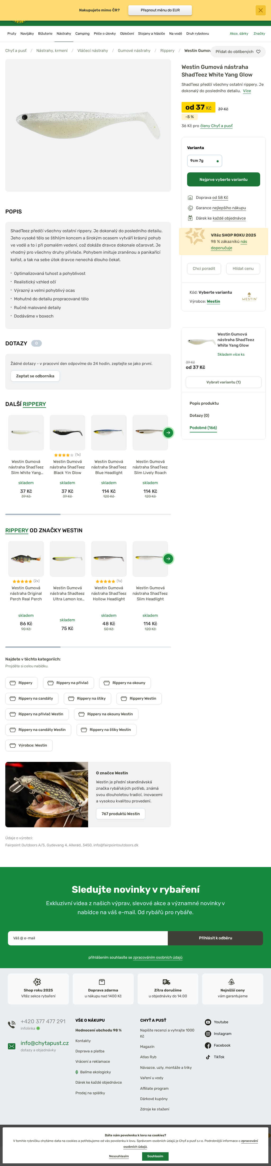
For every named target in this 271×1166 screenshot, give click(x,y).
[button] (168, 433)
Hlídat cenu (243, 268)
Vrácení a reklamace (92, 1061)
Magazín (147, 1046)
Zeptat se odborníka (35, 376)
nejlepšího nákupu (229, 207)
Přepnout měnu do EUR (160, 10)
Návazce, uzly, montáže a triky (166, 1067)
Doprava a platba (90, 1051)
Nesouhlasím (119, 1156)
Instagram (222, 1033)
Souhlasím (155, 1156)
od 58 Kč (220, 197)
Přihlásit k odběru (215, 938)
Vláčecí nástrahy (92, 50)
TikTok (219, 1057)
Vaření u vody (152, 1078)
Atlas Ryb (148, 1057)
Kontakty (83, 1041)
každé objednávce (229, 218)
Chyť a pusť (15, 50)
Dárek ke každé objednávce (98, 1082)
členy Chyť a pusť (216, 125)
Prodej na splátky (90, 1093)
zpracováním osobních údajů (158, 957)
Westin (213, 301)
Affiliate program (154, 1088)
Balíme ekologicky (95, 1072)
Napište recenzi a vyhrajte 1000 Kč (167, 1033)
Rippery (167, 50)
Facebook (222, 1045)
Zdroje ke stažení (154, 1109)
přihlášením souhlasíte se (136, 957)
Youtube (221, 1022)
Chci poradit (204, 268)
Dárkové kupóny (154, 1099)
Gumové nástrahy (134, 50)
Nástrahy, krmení (51, 50)
